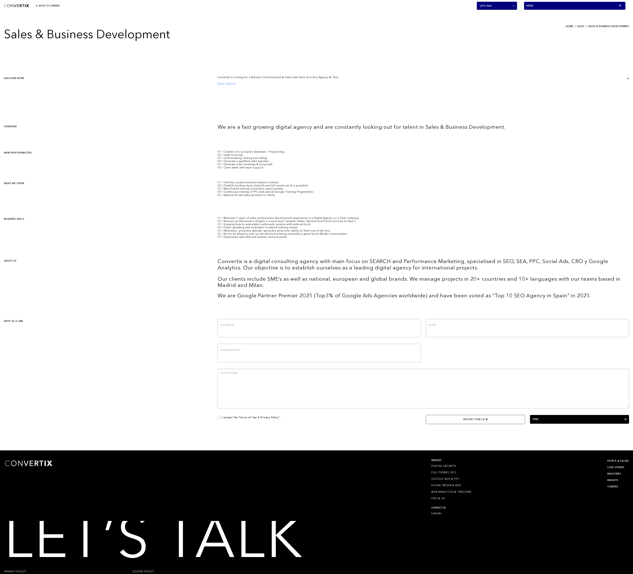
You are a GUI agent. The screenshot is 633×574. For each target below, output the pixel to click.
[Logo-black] (16, 5)
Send (536, 419)
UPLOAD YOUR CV (474, 419)
